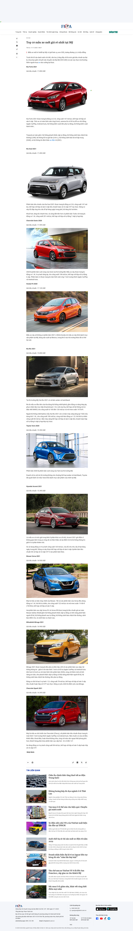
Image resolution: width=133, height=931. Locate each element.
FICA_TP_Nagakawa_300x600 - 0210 (104, 38)
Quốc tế (92, 32)
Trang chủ (18, 32)
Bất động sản (72, 32)
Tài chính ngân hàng (52, 32)
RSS (71, 924)
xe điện (52, 140)
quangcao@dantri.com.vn (79, 910)
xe (39, 62)
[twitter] (16, 42)
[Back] (16, 57)
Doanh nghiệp (32, 32)
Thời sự (25, 32)
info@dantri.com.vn (48, 921)
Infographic (99, 32)
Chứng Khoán (63, 32)
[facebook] (16, 38)
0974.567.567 (85, 920)
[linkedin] (16, 45)
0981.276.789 (30, 921)
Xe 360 (80, 32)
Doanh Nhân (41, 32)
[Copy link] (16, 49)
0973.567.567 (74, 920)
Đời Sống (85, 32)
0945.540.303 (76, 908)
